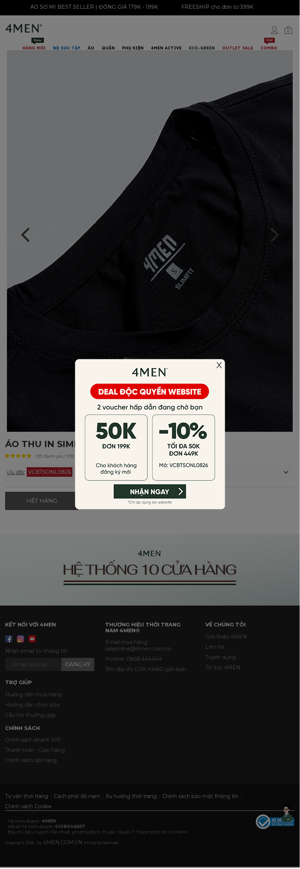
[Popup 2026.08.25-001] (150, 433)
